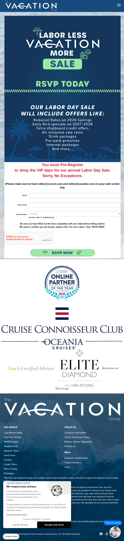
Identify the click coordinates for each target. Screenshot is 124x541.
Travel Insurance (73, 462)
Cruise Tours (10, 464)
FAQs (67, 467)
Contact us (69, 446)
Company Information (75, 432)
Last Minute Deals (13, 432)
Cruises (8, 459)
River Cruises (11, 468)
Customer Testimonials (76, 458)
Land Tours (9, 455)
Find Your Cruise (12, 437)
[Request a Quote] (115, 532)
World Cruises (11, 441)
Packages (9, 473)
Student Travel (11, 450)
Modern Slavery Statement (78, 441)
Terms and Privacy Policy (77, 437)
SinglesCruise (11, 446)
